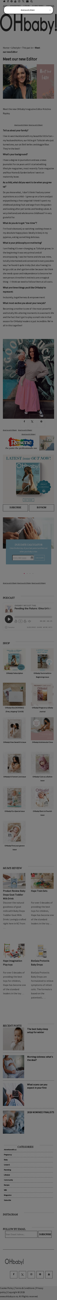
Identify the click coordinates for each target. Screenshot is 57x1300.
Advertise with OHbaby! (28, 10)
